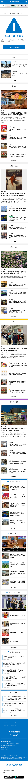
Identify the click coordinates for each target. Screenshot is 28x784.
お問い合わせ (5, 747)
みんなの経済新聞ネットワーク (14, 765)
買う (18, 5)
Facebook (12, 735)
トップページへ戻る (14, 47)
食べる (8, 5)
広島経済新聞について (7, 741)
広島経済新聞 (14, 2)
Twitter (16, 735)
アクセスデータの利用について (8, 745)
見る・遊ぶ (13, 5)
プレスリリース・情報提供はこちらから (10, 743)
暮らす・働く (24, 5)
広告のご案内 (5, 749)
